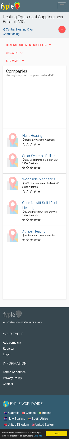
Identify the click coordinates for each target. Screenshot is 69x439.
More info (38, 435)
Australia (13, 413)
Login (6, 354)
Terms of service (14, 372)
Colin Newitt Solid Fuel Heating (39, 205)
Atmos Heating (33, 231)
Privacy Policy (12, 378)
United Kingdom (18, 424)
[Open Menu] (62, 6)
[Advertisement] (34, 104)
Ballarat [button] (12, 52)
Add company (12, 342)
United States (44, 424)
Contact (8, 384)
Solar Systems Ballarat (39, 156)
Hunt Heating (32, 135)
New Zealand (16, 418)
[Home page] (10, 6)
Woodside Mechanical (39, 179)
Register (8, 348)
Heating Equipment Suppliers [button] (26, 45)
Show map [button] (13, 60)
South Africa (39, 418)
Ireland (46, 413)
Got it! (56, 433)
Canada (30, 413)
